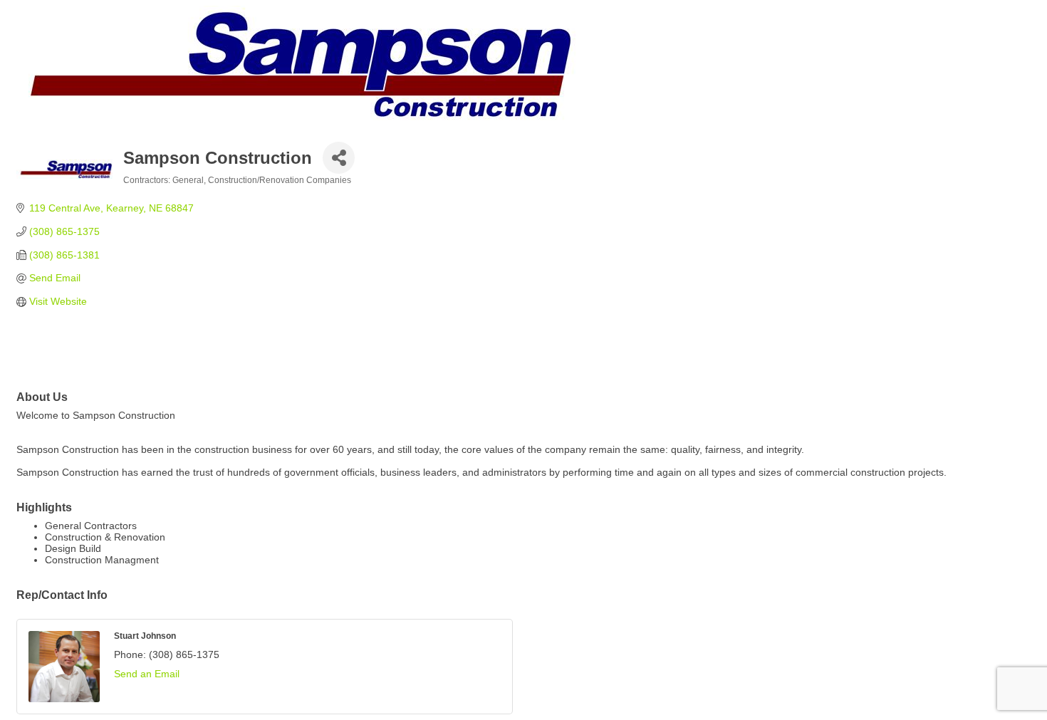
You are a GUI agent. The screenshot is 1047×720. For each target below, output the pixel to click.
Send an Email (146, 673)
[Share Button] (339, 158)
